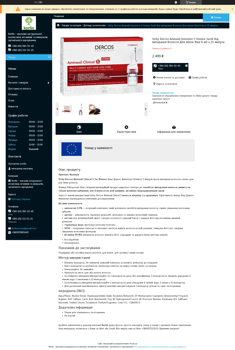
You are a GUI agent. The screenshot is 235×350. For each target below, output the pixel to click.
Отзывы (13, 94)
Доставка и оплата (19, 88)
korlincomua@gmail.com (24, 228)
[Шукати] (49, 57)
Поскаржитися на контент (146, 347)
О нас (11, 100)
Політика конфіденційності (173, 347)
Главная (59, 16)
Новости (13, 106)
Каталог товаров (18, 82)
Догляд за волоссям (94, 25)
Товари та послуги (71, 25)
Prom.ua (133, 343)
